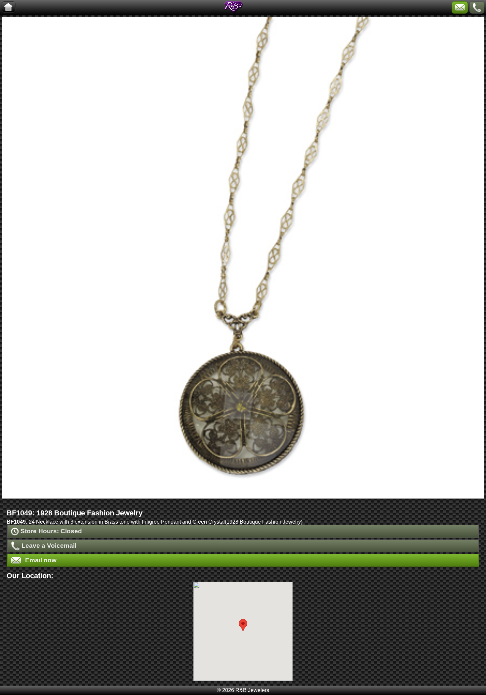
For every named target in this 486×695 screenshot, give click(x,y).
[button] (243, 625)
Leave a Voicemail (48, 545)
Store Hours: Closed (50, 531)
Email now (40, 560)
